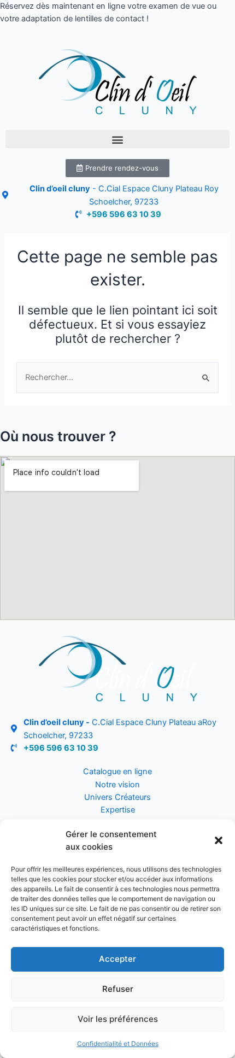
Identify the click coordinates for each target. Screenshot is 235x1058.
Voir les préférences (118, 1019)
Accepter (117, 959)
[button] (218, 840)
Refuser (117, 989)
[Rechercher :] (117, 377)
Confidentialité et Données (117, 1043)
